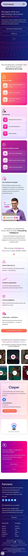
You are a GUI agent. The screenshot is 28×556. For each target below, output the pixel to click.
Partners (4, 530)
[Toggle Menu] (24, 4)
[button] (14, 426)
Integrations (4, 534)
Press (16, 530)
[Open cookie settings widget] (3, 553)
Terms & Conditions (10, 540)
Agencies (4, 532)
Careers (16, 532)
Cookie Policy (19, 541)
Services (4, 528)
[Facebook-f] (3, 500)
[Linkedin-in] (6, 500)
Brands (3, 536)
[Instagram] (9, 500)
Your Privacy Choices (9, 541)
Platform (4, 526)
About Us (17, 526)
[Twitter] (12, 500)
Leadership (17, 528)
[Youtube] (15, 500)
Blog (16, 534)
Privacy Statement (18, 540)
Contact (17, 536)
